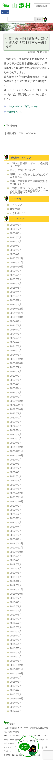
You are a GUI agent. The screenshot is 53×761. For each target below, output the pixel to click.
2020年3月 (16, 530)
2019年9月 (16, 556)
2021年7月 (16, 467)
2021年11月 (16, 451)
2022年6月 (16, 421)
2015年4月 (16, 690)
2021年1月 (16, 488)
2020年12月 (16, 493)
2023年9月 (16, 367)
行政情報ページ (14, 112)
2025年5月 (16, 287)
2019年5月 (16, 572)
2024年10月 (16, 316)
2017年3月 (16, 627)
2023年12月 (16, 358)
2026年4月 (16, 241)
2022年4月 (16, 430)
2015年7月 (16, 685)
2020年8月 (16, 509)
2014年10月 (16, 698)
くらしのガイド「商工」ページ (22, 106)
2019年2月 (16, 581)
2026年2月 (16, 249)
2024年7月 (16, 329)
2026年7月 (16, 228)
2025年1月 (16, 304)
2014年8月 (16, 706)
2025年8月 (16, 275)
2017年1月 (16, 631)
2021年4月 (16, 476)
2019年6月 (16, 568)
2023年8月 (16, 371)
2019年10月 (16, 551)
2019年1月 (16, 585)
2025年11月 (16, 262)
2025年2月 (16, 300)
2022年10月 (16, 409)
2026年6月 (16, 233)
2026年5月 (16, 237)
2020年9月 (16, 505)
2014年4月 (16, 711)
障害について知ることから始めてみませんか (29, 175)
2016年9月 (16, 635)
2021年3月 (16, 480)
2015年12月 (16, 664)
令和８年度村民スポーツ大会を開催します (29, 164)
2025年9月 (16, 270)
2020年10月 (16, 501)
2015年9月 (16, 677)
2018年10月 (16, 593)
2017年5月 (16, 618)
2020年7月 (16, 513)
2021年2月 (16, 484)
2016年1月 (16, 660)
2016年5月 (16, 648)
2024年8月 (16, 325)
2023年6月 (16, 379)
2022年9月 (16, 413)
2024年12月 (16, 308)
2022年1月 (16, 442)
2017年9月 (16, 606)
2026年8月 (16, 224)
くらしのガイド (19, 213)
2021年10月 (16, 455)
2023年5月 (16, 384)
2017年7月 (16, 610)
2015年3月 (16, 694)
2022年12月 (16, 400)
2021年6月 (16, 472)
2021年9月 (16, 459)
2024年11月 (16, 312)
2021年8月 (16, 463)
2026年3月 (16, 245)
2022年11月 (16, 405)
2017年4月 (16, 623)
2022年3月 (16, 434)
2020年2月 (16, 534)
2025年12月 (16, 258)
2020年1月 (16, 539)
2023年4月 (16, 388)
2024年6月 (16, 333)
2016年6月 (16, 644)
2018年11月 (16, 589)
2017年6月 (16, 614)
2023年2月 (16, 396)
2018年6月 (16, 602)
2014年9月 (16, 702)
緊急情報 (15, 208)
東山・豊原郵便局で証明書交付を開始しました (29, 182)
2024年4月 (16, 342)
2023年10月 (16, 363)
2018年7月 (16, 597)
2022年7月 (16, 417)
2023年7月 (16, 375)
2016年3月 (16, 652)
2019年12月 (16, 543)
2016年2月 (16, 656)
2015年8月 (16, 681)
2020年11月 (16, 497)
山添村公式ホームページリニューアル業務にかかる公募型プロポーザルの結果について (29, 191)
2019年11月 (16, 547)
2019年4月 (16, 576)
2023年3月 (16, 392)
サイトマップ (10, 747)
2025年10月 (16, 266)
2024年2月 (16, 350)
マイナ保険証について (22, 170)
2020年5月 (16, 522)
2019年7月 (16, 564)
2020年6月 (16, 518)
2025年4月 (16, 291)
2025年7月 (16, 279)
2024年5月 (16, 338)
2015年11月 (16, 669)
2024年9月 (16, 321)
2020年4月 (16, 526)
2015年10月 (16, 673)
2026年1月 (16, 254)
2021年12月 (16, 446)
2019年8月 (16, 560)
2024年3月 (16, 346)
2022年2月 (16, 438)
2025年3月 (16, 295)
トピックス (16, 204)
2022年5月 (16, 425)
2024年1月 (16, 354)
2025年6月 (16, 283)
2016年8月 (16, 639)
